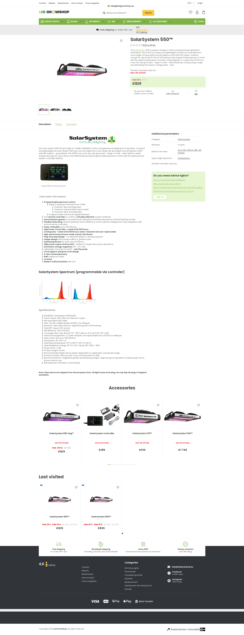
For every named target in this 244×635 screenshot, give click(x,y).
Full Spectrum (184, 158)
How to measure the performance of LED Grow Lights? (178, 187)
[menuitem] (52, 21)
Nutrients (129, 578)
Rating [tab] (58, 124)
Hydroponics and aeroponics (138, 585)
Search (148, 13)
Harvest (128, 589)
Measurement (131, 582)
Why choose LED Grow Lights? (166, 184)
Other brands (184, 139)
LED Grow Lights (132, 568)
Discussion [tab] (71, 124)
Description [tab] (45, 124)
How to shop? (77, 3)
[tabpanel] (59, 507)
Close (197, 98)
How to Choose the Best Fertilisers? (169, 180)
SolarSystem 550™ (59, 516)
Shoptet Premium (178, 629)
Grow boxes (130, 571)
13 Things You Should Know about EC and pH (173, 191)
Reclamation (63, 3)
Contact (42, 3)
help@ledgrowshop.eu (122, 5)
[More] (198, 21)
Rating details (149, 45)
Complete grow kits (133, 575)
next (203, 432)
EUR (190, 3)
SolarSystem (139, 50)
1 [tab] (122, 533)
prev (41, 432)
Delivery (52, 3)
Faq (158, 197)
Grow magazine (92, 3)
